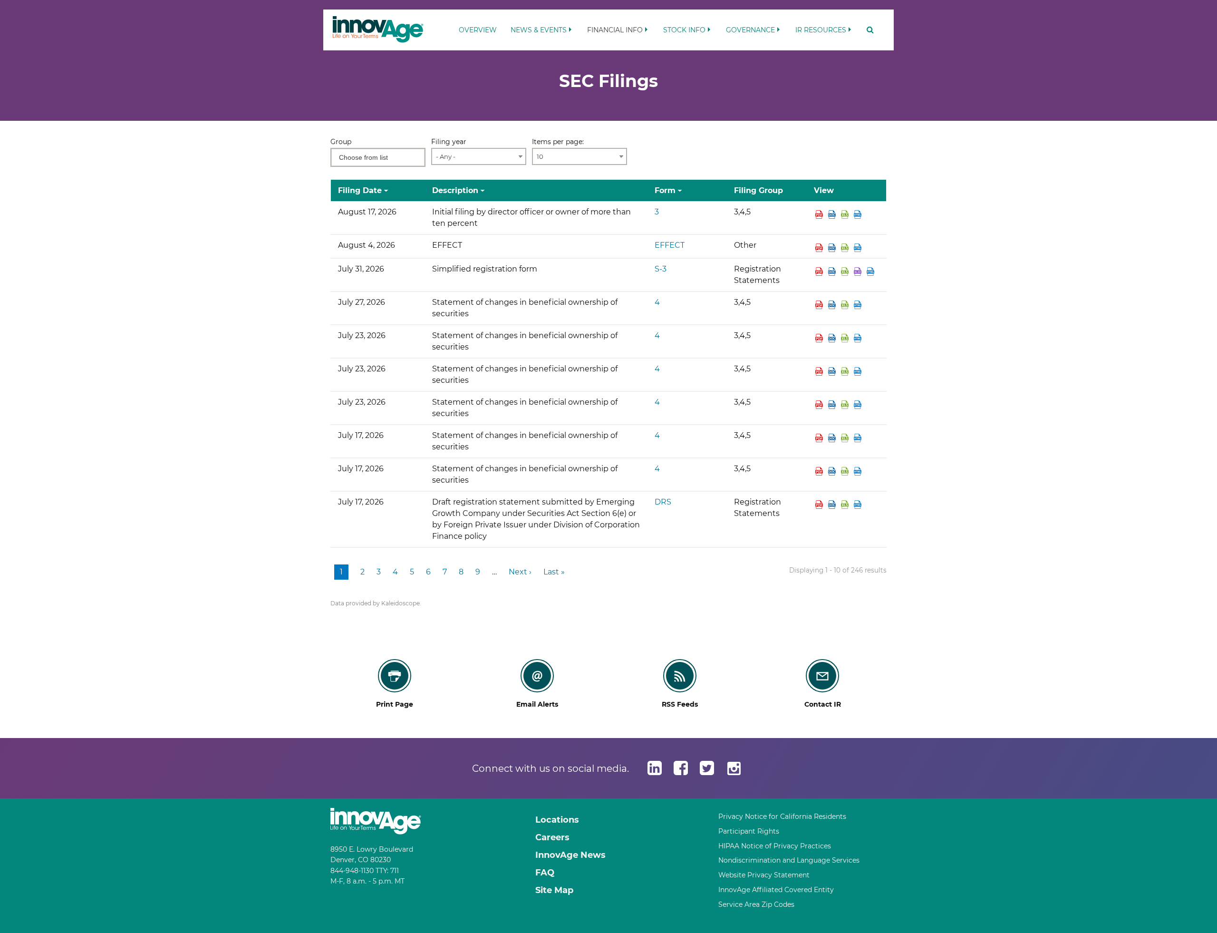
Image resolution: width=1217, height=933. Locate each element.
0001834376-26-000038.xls (846, 438)
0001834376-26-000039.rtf (833, 338)
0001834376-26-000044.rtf (833, 214)
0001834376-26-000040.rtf (833, 371)
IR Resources (820, 30)
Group (340, 141)
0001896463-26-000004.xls (846, 471)
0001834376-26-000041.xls (846, 404)
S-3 (660, 268)
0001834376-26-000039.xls (846, 338)
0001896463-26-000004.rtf (833, 471)
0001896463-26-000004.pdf (820, 471)
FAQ (544, 872)
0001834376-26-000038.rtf (833, 438)
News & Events (539, 30)
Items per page (557, 141)
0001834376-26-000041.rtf (833, 404)
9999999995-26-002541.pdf (820, 248)
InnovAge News (570, 855)
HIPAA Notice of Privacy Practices (774, 846)
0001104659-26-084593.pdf (820, 504)
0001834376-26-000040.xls (846, 371)
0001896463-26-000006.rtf (833, 305)
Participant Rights (748, 831)
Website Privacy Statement (764, 875)
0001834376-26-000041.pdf (820, 404)
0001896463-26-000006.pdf (820, 305)
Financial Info (615, 30)
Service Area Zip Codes (756, 904)
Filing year (448, 141)
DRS (663, 501)
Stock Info (684, 30)
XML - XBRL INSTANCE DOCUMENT (858, 271)
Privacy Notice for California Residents (782, 816)
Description (455, 190)
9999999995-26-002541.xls (846, 248)
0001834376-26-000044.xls (846, 214)
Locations (557, 820)
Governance (750, 30)
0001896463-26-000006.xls (846, 305)
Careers (552, 837)
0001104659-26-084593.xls (846, 504)
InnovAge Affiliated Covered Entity (776, 889)
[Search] (867, 30)
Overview (478, 30)
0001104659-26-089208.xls (846, 271)
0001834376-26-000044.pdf (820, 214)
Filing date (360, 190)
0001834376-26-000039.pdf (820, 338)
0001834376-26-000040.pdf (820, 371)
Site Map (554, 890)
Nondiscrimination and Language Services (789, 860)
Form (665, 190)
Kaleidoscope (400, 603)
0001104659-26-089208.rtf (833, 271)
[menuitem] (478, 25)
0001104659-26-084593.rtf (833, 504)
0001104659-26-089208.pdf (820, 271)
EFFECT (670, 245)
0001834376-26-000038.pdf (820, 438)
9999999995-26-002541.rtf (833, 248)
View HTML (858, 214)
